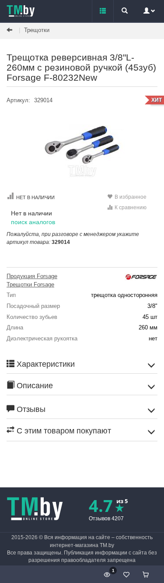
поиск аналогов (33, 221)
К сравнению (131, 207)
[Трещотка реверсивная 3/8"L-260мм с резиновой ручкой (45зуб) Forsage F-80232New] (82, 146)
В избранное (131, 197)
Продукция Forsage (32, 276)
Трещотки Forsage (30, 284)
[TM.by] (21, 11)
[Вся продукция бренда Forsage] (141, 276)
